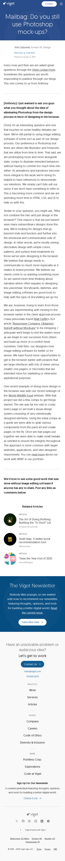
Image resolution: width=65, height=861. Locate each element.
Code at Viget (32, 774)
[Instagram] (36, 821)
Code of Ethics (33, 735)
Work (32, 690)
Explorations (32, 766)
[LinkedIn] (42, 821)
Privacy (47, 849)
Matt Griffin (41, 319)
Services (32, 697)
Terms (39, 849)
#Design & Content (24, 53)
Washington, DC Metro (19, 839)
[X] (17, 821)
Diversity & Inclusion (32, 742)
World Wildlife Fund (21, 395)
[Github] (23, 821)
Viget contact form (43, 70)
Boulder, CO (50, 839)
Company (33, 721)
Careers (32, 728)
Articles (32, 704)
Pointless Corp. (32, 759)
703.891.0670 (32, 676)
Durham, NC (37, 839)
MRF (55, 849)
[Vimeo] (48, 821)
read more (38, 454)
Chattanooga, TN (33, 842)
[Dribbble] (29, 821)
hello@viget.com (32, 671)
